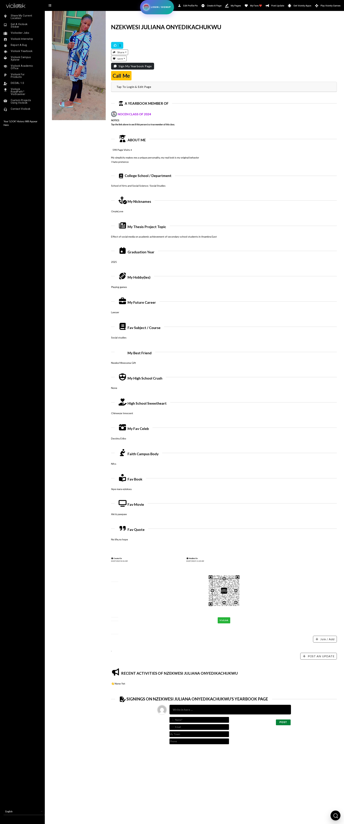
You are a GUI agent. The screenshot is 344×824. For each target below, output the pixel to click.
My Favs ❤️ (256, 5)
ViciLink (223, 620)
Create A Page (213, 5)
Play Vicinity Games (330, 5)
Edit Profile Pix (190, 5)
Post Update (277, 5)
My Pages (235, 5)
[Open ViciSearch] (335, 815)
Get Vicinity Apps (302, 5)
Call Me (121, 76)
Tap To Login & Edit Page (133, 86)
